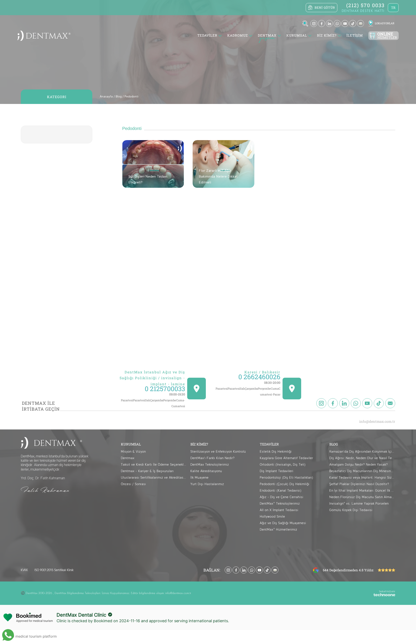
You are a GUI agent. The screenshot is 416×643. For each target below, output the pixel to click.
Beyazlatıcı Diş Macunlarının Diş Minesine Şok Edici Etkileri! (362, 471)
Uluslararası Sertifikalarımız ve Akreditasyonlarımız (154, 477)
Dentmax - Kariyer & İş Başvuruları (147, 471)
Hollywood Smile (272, 516)
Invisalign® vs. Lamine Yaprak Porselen (359, 503)
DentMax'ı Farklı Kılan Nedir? (212, 458)
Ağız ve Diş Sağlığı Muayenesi (283, 523)
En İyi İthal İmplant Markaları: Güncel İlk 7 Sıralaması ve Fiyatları (362, 490)
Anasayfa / (107, 96)
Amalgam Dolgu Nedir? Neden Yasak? (358, 464)
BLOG (333, 444)
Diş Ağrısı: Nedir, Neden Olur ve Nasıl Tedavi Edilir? (362, 458)
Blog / (120, 96)
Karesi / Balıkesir (262, 372)
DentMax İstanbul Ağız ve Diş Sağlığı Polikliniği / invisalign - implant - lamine (152, 378)
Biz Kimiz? (326, 35)
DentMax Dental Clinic (81, 615)
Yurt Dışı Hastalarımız (207, 484)
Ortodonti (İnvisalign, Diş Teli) (283, 464)
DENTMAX (267, 35)
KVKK (24, 570)
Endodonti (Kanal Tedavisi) (281, 490)
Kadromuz (237, 35)
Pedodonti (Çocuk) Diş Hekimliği (284, 484)
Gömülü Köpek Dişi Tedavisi (350, 510)
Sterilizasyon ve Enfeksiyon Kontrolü (218, 451)
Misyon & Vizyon (133, 451)
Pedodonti (132, 96)
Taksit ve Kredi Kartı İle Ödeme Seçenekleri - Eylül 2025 (154, 464)
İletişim (354, 35)
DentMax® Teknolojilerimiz (280, 503)
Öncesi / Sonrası (133, 484)
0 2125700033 (165, 389)
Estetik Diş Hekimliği (276, 451)
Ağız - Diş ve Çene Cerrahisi (281, 497)
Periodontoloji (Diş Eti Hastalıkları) (286, 477)
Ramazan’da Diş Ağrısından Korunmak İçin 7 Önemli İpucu (362, 451)
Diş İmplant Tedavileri (276, 471)
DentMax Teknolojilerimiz (209, 464)
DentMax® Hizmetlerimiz (278, 529)
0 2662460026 (259, 377)
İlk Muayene (199, 477)
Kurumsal (296, 35)
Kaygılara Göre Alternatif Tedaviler (286, 458)
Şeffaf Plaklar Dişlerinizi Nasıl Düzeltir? (359, 484)
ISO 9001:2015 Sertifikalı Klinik (53, 570)
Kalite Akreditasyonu (206, 471)
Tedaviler (207, 35)
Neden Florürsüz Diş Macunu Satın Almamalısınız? (362, 497)
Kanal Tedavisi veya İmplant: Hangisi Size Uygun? (362, 477)
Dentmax (128, 458)
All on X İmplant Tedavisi (279, 510)
